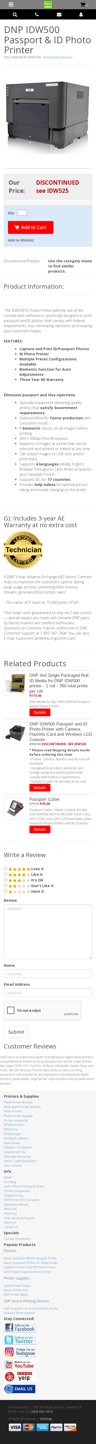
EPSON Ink (11, 1129)
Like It (36, 874)
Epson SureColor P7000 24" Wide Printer (31, 1263)
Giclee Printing (13, 1195)
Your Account (13, 1165)
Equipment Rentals (16, 1204)
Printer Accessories (16, 1120)
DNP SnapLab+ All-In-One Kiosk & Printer (31, 1308)
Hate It (37, 891)
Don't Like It (42, 885)
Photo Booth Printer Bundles (22, 1107)
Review (10, 900)
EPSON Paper (12, 1134)
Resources (10, 1209)
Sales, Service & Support (19, 1218)
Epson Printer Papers (17, 1285)
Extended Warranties (17, 1156)
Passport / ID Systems (18, 1147)
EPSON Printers (14, 1125)
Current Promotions (17, 1239)
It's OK (36, 880)
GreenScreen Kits (15, 1152)
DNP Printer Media (16, 1294)
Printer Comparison (17, 1191)
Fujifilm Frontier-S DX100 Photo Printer (30, 1267)
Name (9, 965)
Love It (37, 868)
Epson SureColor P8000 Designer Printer (30, 1258)
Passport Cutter (44, 799)
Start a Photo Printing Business (24, 1186)
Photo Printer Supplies (18, 1116)
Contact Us (11, 1227)
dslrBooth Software (16, 1138)
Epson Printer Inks (16, 1290)
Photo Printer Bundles (18, 1102)
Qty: (11, 213)
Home (8, 1177)
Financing (10, 1213)
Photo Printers (13, 1111)
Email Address (17, 984)
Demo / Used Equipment (20, 1161)
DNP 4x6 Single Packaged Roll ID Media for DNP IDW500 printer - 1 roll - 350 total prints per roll (59, 683)
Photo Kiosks (12, 1143)
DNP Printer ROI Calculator (22, 1200)
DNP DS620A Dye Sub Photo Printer (27, 1272)
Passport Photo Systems (19, 1313)
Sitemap (46, 1419)
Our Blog (10, 1182)
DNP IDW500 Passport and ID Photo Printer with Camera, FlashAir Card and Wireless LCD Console (60, 732)
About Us (10, 1222)
